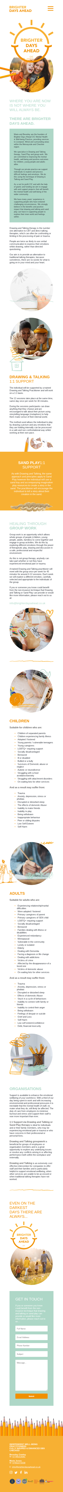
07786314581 (18, 1456)
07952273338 (18, 1463)
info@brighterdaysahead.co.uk (27, 603)
